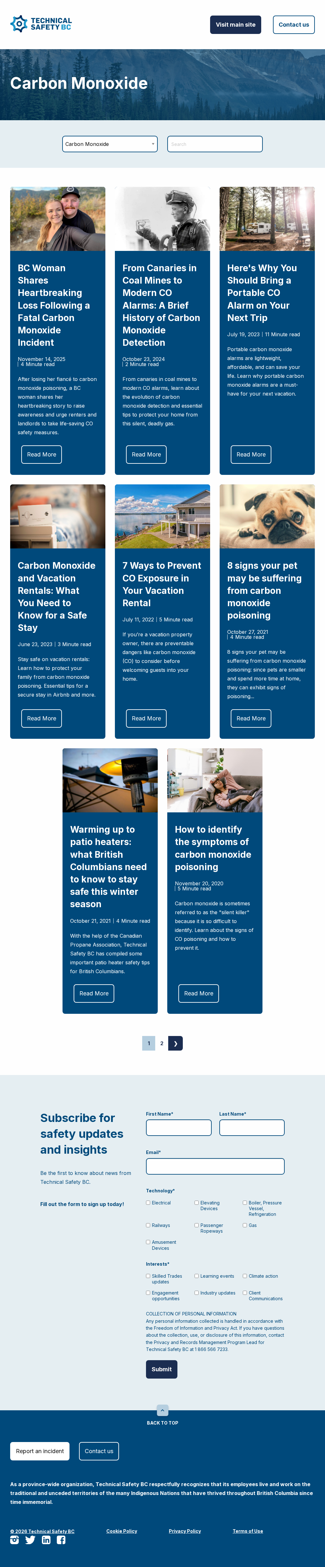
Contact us (294, 24)
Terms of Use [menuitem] (248, 1531)
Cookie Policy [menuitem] (121, 1531)
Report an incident (40, 1451)
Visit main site (235, 24)
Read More (41, 454)
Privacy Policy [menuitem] (185, 1531)
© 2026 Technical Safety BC (42, 1531)
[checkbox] (215, 1225)
